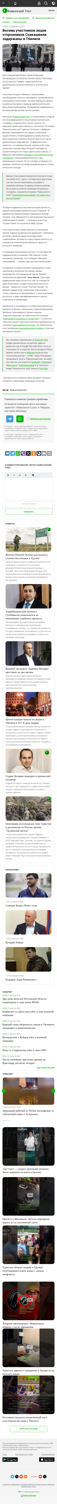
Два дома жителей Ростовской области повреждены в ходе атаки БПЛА (24, 1000)
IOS (45, 340)
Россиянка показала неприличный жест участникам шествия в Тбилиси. (24, 1418)
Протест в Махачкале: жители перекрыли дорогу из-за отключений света (25, 1220)
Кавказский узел (21, 117)
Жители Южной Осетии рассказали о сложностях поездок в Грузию (27, 556)
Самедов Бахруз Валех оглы (21, 905)
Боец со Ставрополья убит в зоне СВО (24, 1050)
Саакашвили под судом (23, 325)
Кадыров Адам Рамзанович (21, 979)
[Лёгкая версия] (15, 3)
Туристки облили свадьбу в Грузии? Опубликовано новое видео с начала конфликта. (23, 1270)
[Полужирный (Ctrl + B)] (8, 475)
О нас (4, 1454)
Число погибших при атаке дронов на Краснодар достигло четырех (23, 1061)
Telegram (30, 352)
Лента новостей (19, 22)
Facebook (35, 362)
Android (38, 340)
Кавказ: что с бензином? (17, 18)
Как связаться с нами (24, 1454)
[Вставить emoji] (33, 475)
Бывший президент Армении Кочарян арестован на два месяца (27, 670)
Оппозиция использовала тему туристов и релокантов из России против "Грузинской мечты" (28, 827)
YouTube (44, 368)
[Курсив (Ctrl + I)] (14, 475)
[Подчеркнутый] (20, 475)
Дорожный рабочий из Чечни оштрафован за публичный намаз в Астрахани (28, 1112)
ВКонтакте (12, 365)
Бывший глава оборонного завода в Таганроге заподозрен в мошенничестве (28, 1026)
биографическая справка (31, 328)
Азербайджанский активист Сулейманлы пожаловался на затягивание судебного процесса (24, 615)
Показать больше (28, 1429)
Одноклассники (26, 365)
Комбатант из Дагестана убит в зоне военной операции (28, 1013)
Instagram (46, 362)
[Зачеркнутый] (25, 475)
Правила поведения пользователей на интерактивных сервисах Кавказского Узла (28, 1485)
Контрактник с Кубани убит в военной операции (24, 1038)
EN (9, 3)
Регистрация (29, 504)
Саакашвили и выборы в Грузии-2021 (21, 319)
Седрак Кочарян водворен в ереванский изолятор (28, 777)
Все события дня (46, 1068)
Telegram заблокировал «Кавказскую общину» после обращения (23, 1325)
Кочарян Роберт (14, 942)
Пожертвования (48, 1454)
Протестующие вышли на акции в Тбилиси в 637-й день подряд (25, 720)
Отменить (29, 512)
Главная (6, 22)
